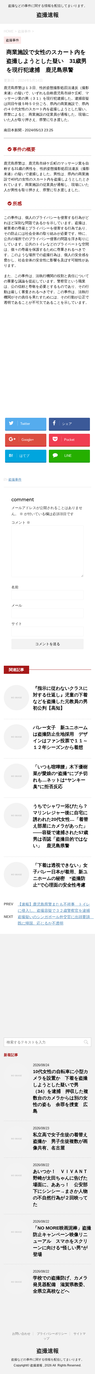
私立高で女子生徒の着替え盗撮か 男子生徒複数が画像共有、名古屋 (60, 1141)
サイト (16, 624)
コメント (20, 522)
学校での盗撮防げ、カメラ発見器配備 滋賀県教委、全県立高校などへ (60, 1284)
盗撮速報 (47, 14)
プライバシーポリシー (52, 1333)
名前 (14, 587)
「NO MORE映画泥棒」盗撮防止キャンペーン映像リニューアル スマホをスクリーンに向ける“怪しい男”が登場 (62, 1241)
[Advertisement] (47, 362)
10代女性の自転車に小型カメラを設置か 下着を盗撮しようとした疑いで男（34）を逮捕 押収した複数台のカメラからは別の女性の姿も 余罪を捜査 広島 (60, 1091)
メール (16, 605)
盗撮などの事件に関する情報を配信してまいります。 (47, 1359)
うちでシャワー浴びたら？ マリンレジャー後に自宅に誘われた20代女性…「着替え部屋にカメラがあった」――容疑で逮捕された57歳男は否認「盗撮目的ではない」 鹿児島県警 (60, 826)
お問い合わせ (21, 1333)
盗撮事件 (15, 479)
